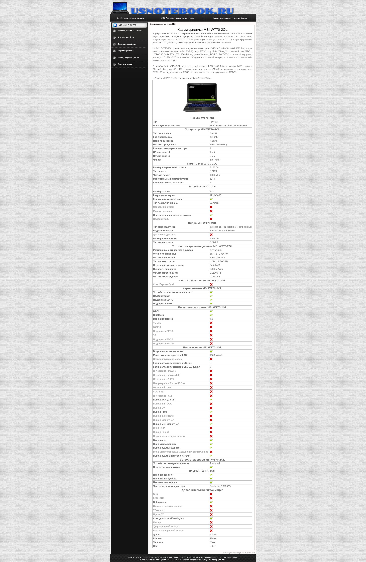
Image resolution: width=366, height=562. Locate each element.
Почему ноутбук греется (128, 57)
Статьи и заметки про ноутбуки (153, 560)
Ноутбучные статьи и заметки (130, 18)
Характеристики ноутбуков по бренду (230, 18)
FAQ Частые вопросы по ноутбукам (177, 18)
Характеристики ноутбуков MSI (163, 24)
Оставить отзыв (125, 64)
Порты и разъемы (126, 51)
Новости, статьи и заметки (130, 30)
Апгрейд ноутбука (126, 37)
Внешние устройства (127, 44)
